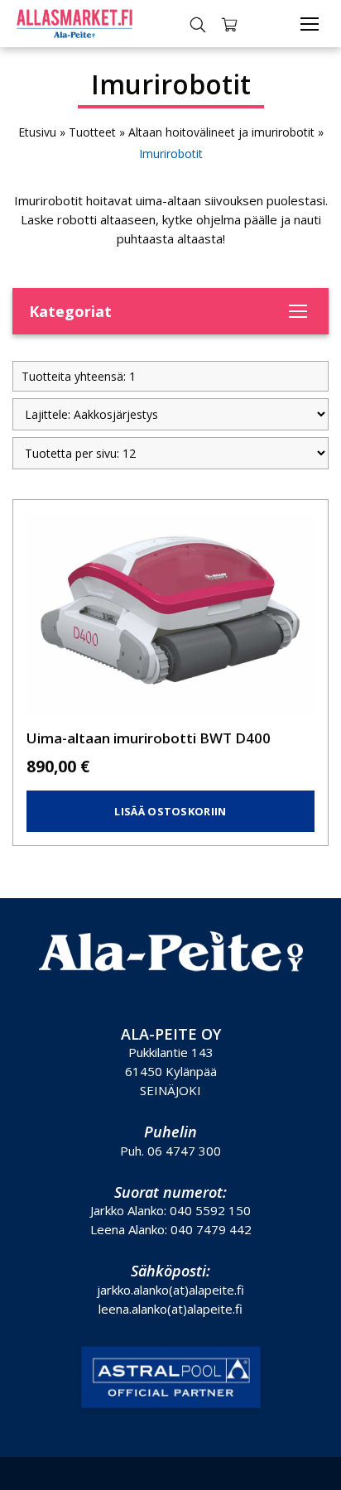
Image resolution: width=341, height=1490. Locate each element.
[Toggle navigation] (310, 24)
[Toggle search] (198, 24)
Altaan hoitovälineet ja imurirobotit (221, 132)
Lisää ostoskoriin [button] (170, 811)
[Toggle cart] (229, 24)
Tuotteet (92, 132)
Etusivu (37, 132)
